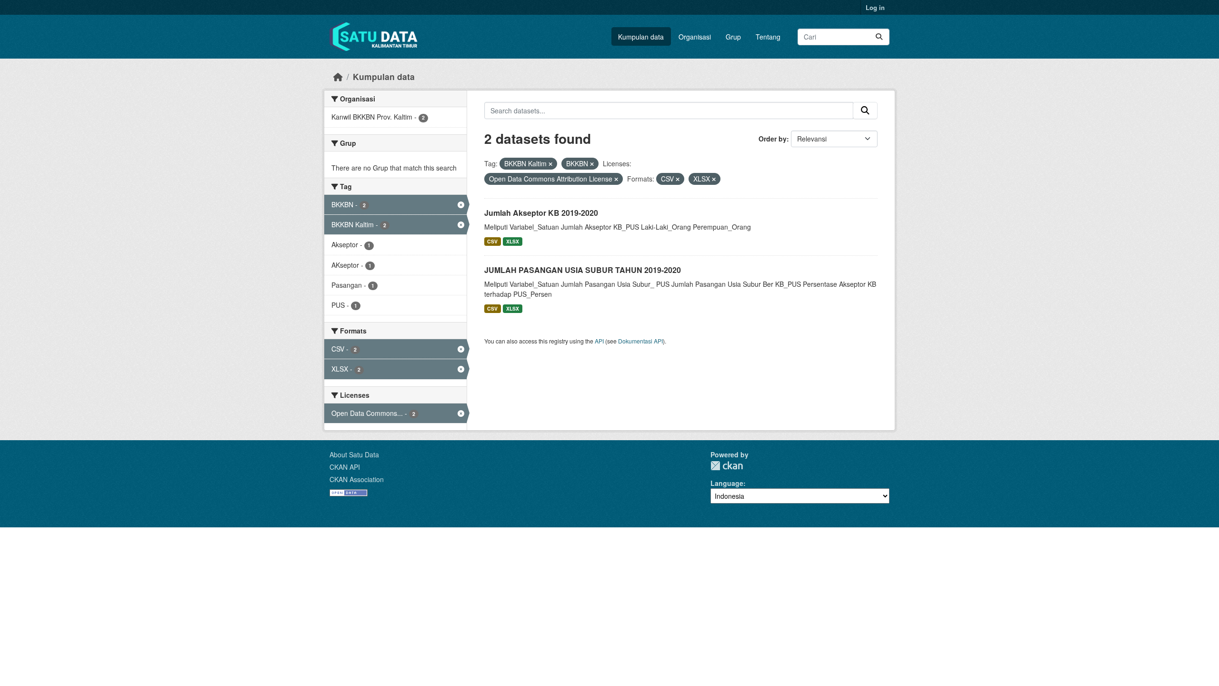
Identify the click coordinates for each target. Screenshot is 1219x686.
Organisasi (695, 36)
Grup (733, 36)
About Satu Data (354, 454)
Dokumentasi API (640, 341)
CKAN (726, 466)
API (599, 341)
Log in (875, 7)
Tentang (768, 36)
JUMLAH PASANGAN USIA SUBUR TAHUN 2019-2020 (582, 269)
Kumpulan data (641, 36)
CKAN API (345, 467)
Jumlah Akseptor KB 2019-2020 (541, 212)
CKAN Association (357, 479)
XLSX (512, 241)
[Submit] (879, 37)
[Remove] (550, 164)
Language (726, 483)
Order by (773, 138)
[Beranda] (338, 76)
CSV (492, 241)
